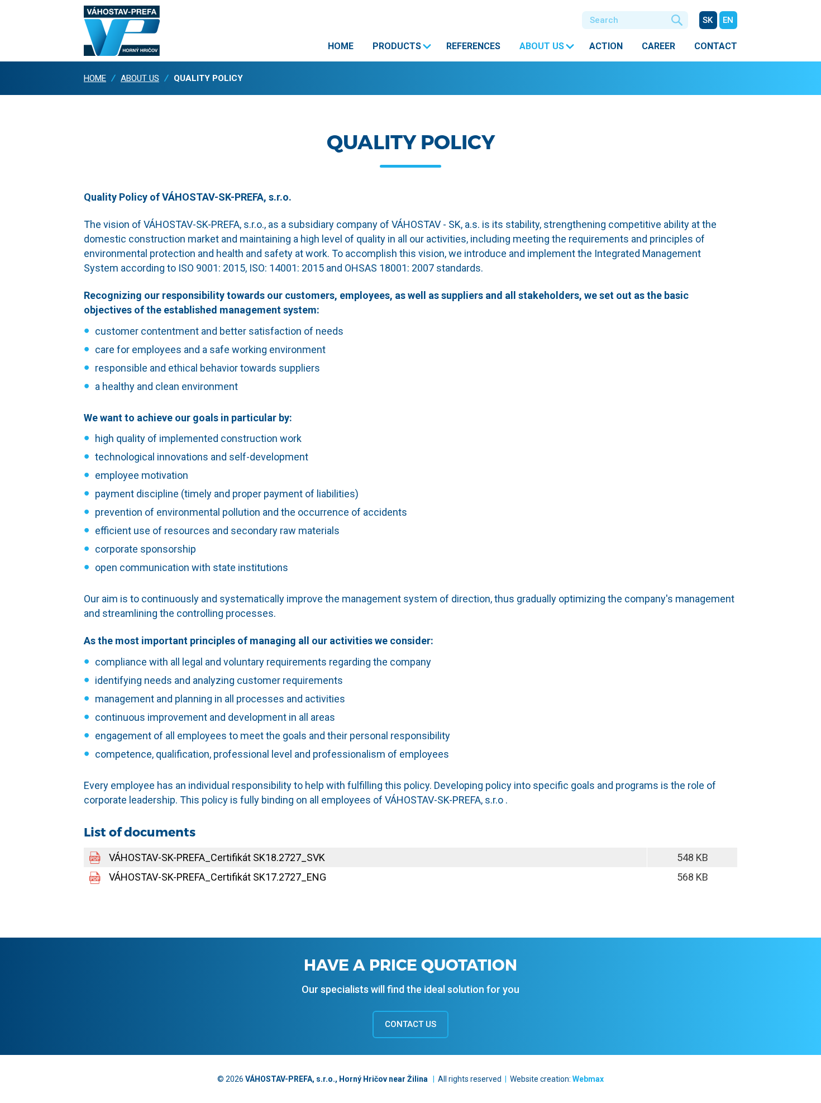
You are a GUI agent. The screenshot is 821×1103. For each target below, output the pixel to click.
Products (397, 46)
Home (341, 46)
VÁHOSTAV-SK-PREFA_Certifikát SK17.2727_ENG (217, 877)
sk (708, 20)
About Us (541, 46)
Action (606, 46)
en (728, 20)
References (473, 46)
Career (658, 46)
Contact (715, 46)
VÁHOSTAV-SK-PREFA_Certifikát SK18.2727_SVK (217, 857)
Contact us (410, 1024)
